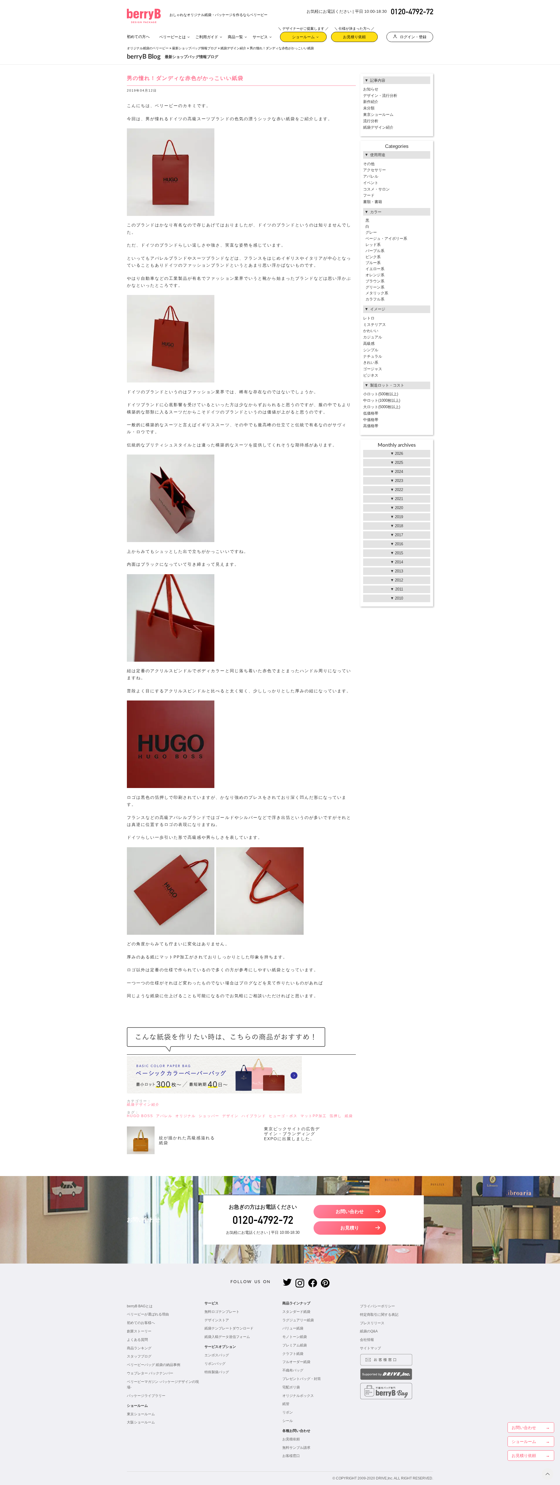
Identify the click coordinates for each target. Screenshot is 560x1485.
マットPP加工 (313, 1116)
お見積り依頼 (354, 35)
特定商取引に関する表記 (379, 1315)
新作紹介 (370, 101)
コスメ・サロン (376, 189)
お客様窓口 (291, 1456)
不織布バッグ (292, 1370)
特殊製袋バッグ (216, 1372)
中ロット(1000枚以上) (381, 400)
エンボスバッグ (216, 1355)
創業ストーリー (139, 1331)
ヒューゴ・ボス (283, 1116)
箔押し (336, 1116)
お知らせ (370, 89)
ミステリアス (374, 324)
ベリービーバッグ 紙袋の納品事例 (153, 1365)
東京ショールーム (378, 114)
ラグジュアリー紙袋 (298, 1320)
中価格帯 (370, 419)
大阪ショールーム (141, 1422)
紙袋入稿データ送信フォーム (227, 1337)
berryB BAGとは (140, 1306)
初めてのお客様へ (141, 1323)
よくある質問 (137, 1340)
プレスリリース (372, 1323)
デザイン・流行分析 (380, 95)
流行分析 (370, 121)
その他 (368, 164)
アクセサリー (374, 170)
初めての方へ (138, 36)
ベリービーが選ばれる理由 (148, 1314)
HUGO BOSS (140, 1116)
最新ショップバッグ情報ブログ (194, 48)
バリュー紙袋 (292, 1328)
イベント (370, 183)
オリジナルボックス (298, 1396)
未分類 (368, 108)
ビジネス (370, 375)
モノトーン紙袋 (294, 1337)
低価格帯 (370, 413)
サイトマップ (370, 1348)
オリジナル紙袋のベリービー (148, 48)
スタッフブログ (139, 1356)
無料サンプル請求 (296, 1448)
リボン (287, 1412)
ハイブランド (254, 1116)
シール (287, 1421)
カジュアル (372, 337)
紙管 (285, 1404)
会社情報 (367, 1340)
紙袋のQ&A (369, 1331)
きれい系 (370, 362)
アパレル (164, 1116)
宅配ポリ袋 (291, 1387)
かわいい (370, 331)
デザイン (230, 1116)
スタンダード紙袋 (296, 1312)
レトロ (368, 318)
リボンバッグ (214, 1364)
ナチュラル (372, 356)
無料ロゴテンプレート (221, 1312)
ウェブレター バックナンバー (150, 1373)
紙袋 (349, 1116)
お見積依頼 (291, 1439)
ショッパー (209, 1116)
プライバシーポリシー (377, 1306)
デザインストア (216, 1320)
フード (368, 195)
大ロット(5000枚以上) (381, 407)
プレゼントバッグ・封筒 (301, 1379)
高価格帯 (370, 426)
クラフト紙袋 (292, 1354)
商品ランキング (139, 1348)
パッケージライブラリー (146, 1396)
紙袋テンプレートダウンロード (228, 1328)
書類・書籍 (372, 202)
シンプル (370, 350)
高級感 (368, 343)
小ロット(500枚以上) (380, 394)
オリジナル (185, 1116)
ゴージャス (372, 369)
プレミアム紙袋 (294, 1345)
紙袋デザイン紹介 (233, 48)
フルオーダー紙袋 (296, 1362)
